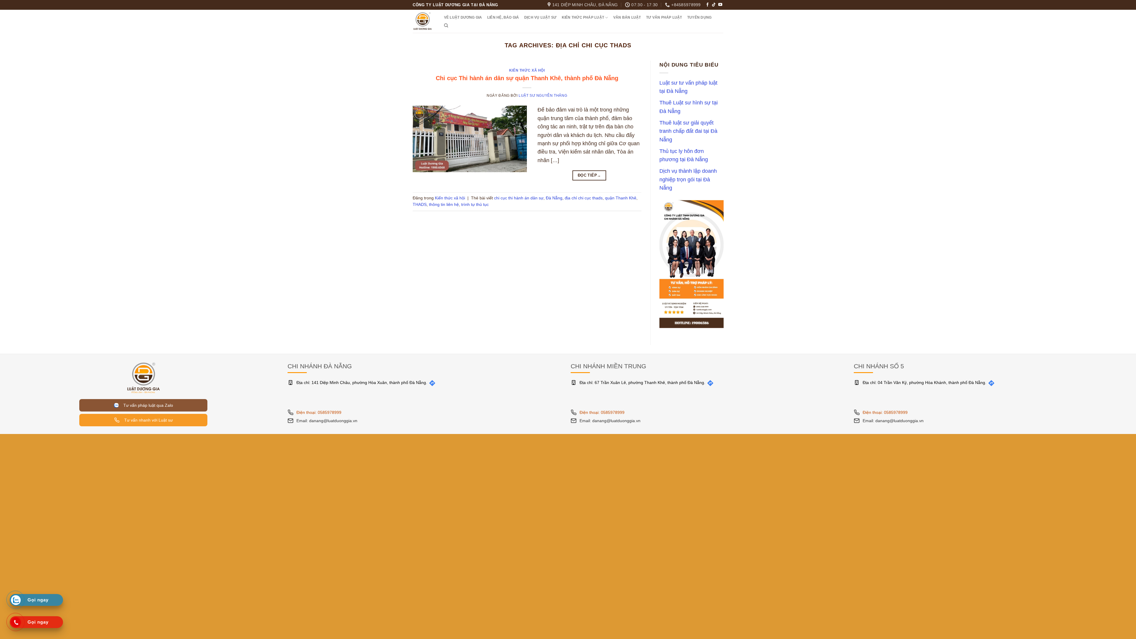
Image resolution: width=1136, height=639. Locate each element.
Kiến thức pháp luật (583, 17)
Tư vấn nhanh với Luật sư (148, 420)
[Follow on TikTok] (714, 5)
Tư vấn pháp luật (664, 17)
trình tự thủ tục (475, 204)
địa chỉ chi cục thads (584, 198)
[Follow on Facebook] (707, 5)
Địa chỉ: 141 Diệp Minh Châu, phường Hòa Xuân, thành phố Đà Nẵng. (361, 382)
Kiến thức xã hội (527, 70)
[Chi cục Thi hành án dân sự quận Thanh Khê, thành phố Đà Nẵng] (470, 138)
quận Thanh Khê (620, 198)
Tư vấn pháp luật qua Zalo (147, 405)
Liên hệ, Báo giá (503, 17)
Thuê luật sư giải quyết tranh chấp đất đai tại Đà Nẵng (688, 131)
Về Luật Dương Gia (463, 17)
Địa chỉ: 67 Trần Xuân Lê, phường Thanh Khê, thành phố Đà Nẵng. (642, 382)
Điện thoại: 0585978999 (318, 412)
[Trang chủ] (143, 377)
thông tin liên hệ (444, 204)
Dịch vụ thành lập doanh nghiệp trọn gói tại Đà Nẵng (688, 179)
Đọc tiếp (589, 175)
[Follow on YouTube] (720, 5)
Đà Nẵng (554, 198)
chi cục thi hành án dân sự (518, 198)
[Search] (446, 25)
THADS (420, 204)
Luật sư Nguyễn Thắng (543, 95)
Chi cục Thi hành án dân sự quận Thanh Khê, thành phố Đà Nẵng (527, 78)
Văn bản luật (627, 17)
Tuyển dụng (699, 17)
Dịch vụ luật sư (540, 17)
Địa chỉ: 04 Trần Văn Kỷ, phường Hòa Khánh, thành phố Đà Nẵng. (924, 382)
